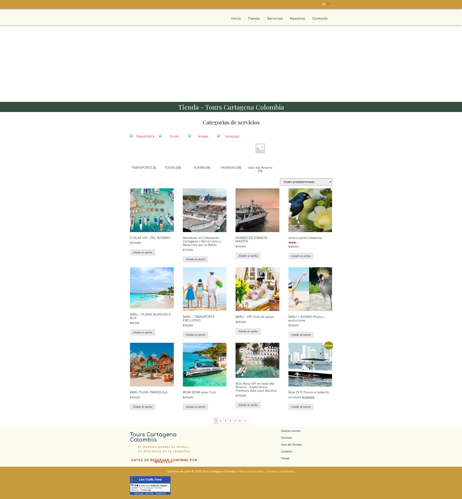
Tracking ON (160, 493)
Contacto (320, 18)
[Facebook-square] (145, 3)
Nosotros (297, 18)
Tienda (254, 18)
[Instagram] (151, 3)
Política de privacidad (250, 472)
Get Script (139, 493)
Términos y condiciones (280, 472)
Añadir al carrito (142, 252)
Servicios (275, 18)
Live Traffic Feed (150, 479)
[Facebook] (232, 428)
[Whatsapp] (132, 3)
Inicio (236, 18)
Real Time (149, 493)
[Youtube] (158, 3)
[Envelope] (139, 3)
